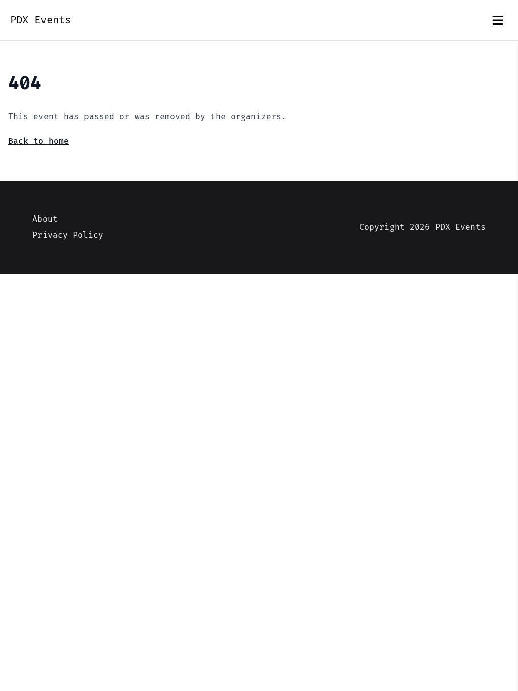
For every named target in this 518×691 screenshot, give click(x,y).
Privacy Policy (67, 235)
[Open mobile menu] (498, 20)
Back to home (38, 141)
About (45, 219)
